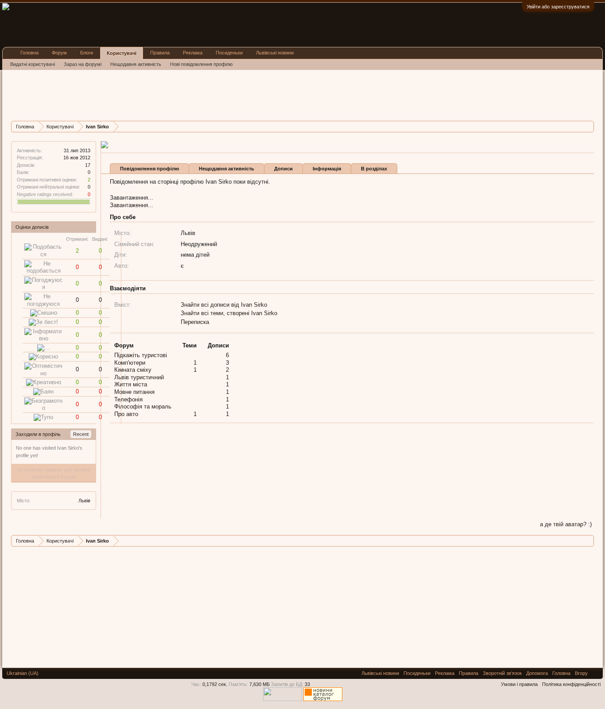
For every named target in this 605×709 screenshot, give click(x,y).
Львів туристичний (139, 377)
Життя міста (130, 384)
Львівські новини (275, 52)
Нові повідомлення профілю (201, 64)
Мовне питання (134, 392)
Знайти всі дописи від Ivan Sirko (224, 304)
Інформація (327, 168)
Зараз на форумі (82, 64)
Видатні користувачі (32, 64)
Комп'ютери (129, 362)
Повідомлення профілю (149, 168)
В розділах (374, 168)
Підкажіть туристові (140, 355)
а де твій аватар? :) (566, 524)
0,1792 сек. (214, 684)
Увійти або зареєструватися (558, 6)
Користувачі (121, 53)
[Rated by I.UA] (282, 699)
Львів (84, 500)
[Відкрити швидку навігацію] (588, 126)
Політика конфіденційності (571, 684)
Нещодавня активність (226, 168)
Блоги (86, 52)
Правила (160, 52)
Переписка (195, 322)
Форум (59, 52)
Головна (29, 52)
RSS (595, 673)
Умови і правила (519, 684)
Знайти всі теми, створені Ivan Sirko (229, 313)
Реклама (192, 52)
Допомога (537, 673)
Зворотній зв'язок (502, 673)
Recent (81, 434)
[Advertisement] (172, 94)
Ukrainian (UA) (23, 673)
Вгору (581, 673)
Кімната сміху (132, 369)
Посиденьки (229, 52)
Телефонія (128, 399)
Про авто (126, 414)
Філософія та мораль (142, 406)
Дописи (283, 168)
